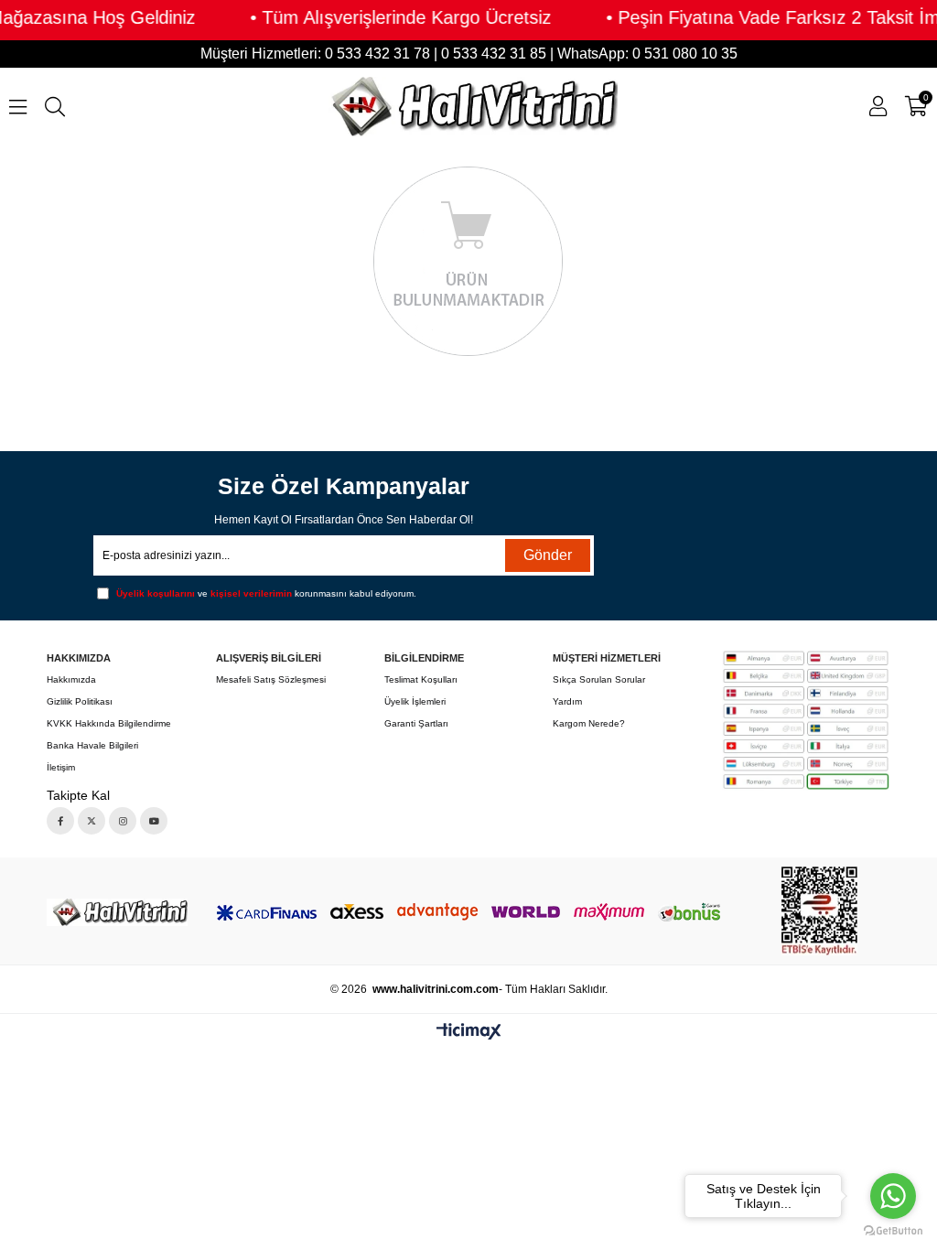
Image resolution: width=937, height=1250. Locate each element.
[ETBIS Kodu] (819, 911)
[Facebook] (60, 821)
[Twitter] (91, 821)
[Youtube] (153, 821)
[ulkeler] (805, 721)
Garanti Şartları (416, 723)
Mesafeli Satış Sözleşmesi (271, 679)
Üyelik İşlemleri (415, 701)
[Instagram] (122, 821)
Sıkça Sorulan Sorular (599, 679)
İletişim (61, 767)
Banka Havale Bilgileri (92, 745)
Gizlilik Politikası (80, 701)
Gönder (547, 555)
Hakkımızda (71, 679)
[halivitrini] (117, 912)
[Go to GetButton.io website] (893, 1231)
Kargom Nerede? (589, 723)
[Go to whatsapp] (893, 1196)
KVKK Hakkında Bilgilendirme (109, 723)
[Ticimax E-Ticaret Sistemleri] (468, 1032)
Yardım (567, 701)
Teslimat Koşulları (421, 679)
